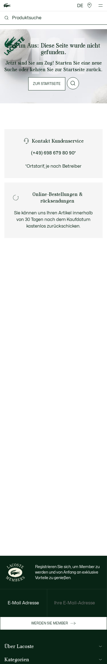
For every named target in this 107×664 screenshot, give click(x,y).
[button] (89, 5)
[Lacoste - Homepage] (7, 5)
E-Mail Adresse (23, 603)
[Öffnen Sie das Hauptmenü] (100, 5)
